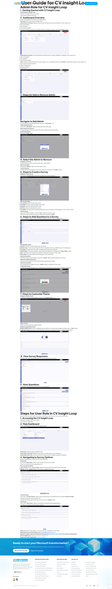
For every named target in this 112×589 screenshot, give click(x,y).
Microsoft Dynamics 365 (91, 568)
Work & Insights (70, 3)
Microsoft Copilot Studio (91, 566)
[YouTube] (94, 585)
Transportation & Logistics (62, 574)
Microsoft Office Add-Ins (76, 570)
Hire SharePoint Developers (41, 564)
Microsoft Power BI (90, 570)
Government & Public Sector (63, 562)
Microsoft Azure (74, 566)
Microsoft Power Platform (91, 572)
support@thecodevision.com (48, 532)
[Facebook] (97, 585)
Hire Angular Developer (40, 580)
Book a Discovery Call (91, 3)
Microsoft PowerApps (90, 562)
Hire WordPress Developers (41, 578)
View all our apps (41, 537)
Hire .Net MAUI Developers (40, 574)
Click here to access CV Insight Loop (39, 535)
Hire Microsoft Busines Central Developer (43, 568)
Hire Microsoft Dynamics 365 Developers (43, 570)
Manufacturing (60, 568)
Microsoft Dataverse (75, 568)
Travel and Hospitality (61, 564)
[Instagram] (90, 585)
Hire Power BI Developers (40, 566)
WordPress (73, 564)
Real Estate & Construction (62, 570)
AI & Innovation (35, 3)
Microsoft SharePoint (75, 574)
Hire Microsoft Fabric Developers (42, 576)
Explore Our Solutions (37, 550)
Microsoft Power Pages (76, 572)
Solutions (43, 3)
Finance (58, 572)
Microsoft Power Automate (91, 574)
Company (79, 3)
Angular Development (76, 576)
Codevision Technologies (56, 534)
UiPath (87, 576)
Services (62, 3)
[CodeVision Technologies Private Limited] (20, 3)
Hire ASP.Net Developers (40, 572)
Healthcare (59, 576)
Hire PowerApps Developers (41, 562)
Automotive (59, 566)
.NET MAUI (73, 562)
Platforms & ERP (53, 3)
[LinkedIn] (87, 585)
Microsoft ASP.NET (90, 564)
